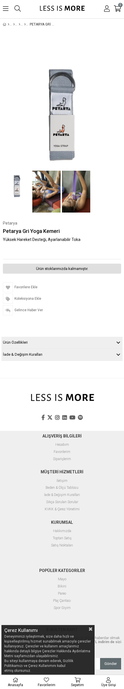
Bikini (62, 586)
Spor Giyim (62, 608)
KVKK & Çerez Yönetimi (62, 509)
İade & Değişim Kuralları (22, 354)
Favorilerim (62, 452)
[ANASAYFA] (8, 24)
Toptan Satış (62, 538)
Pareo (62, 593)
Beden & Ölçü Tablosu (62, 488)
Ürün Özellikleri (15, 342)
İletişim (62, 481)
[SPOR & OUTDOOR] (14, 24)
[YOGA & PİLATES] (25, 24)
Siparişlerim (62, 459)
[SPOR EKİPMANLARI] (19, 24)
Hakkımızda (62, 531)
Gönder (110, 663)
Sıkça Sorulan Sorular (62, 502)
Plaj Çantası (62, 601)
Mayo (62, 579)
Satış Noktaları (62, 545)
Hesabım (62, 445)
